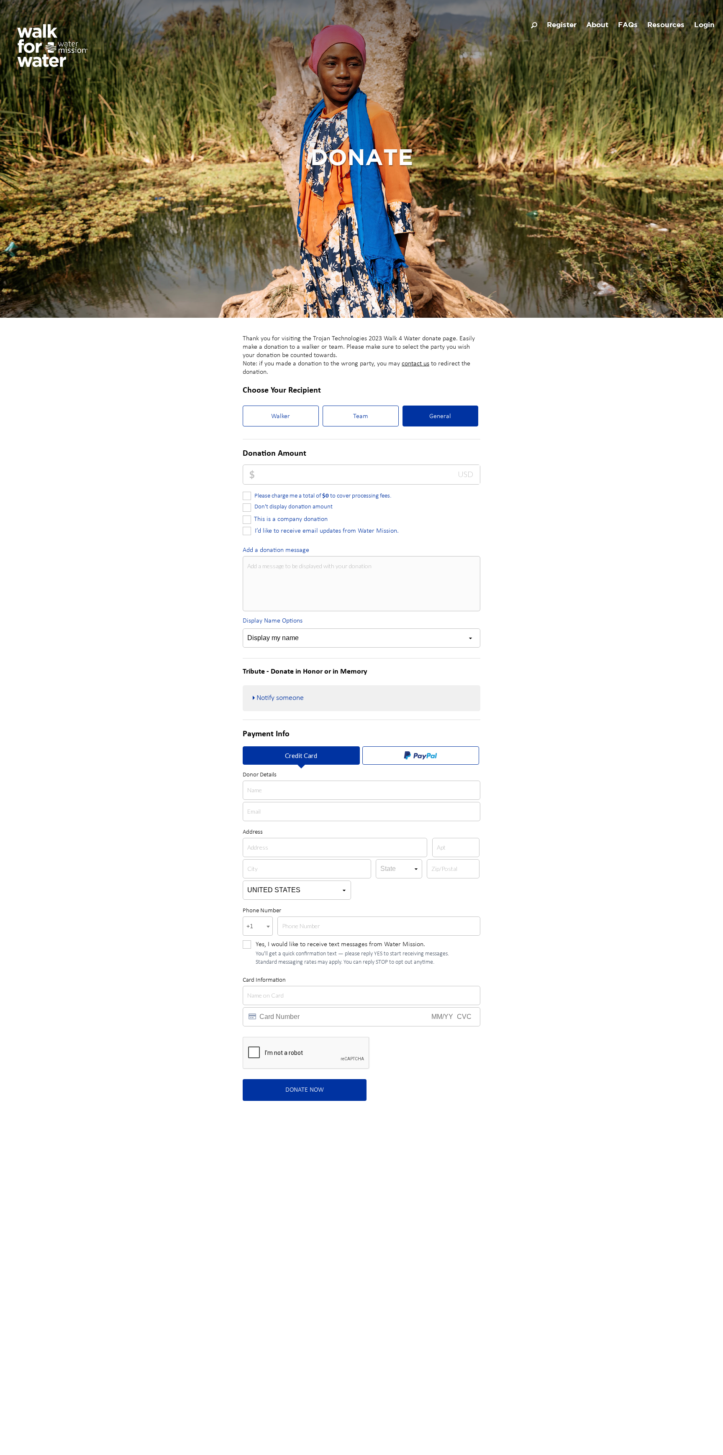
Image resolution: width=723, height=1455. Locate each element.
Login (704, 25)
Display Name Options (273, 621)
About (597, 25)
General (440, 416)
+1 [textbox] (249, 926)
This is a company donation (291, 519)
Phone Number (262, 911)
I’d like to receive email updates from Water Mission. (327, 531)
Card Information (264, 980)
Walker (280, 416)
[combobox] (258, 926)
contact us (415, 363)
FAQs (628, 25)
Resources (666, 25)
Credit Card (301, 755)
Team (360, 416)
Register (562, 25)
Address (253, 832)
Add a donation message (276, 550)
